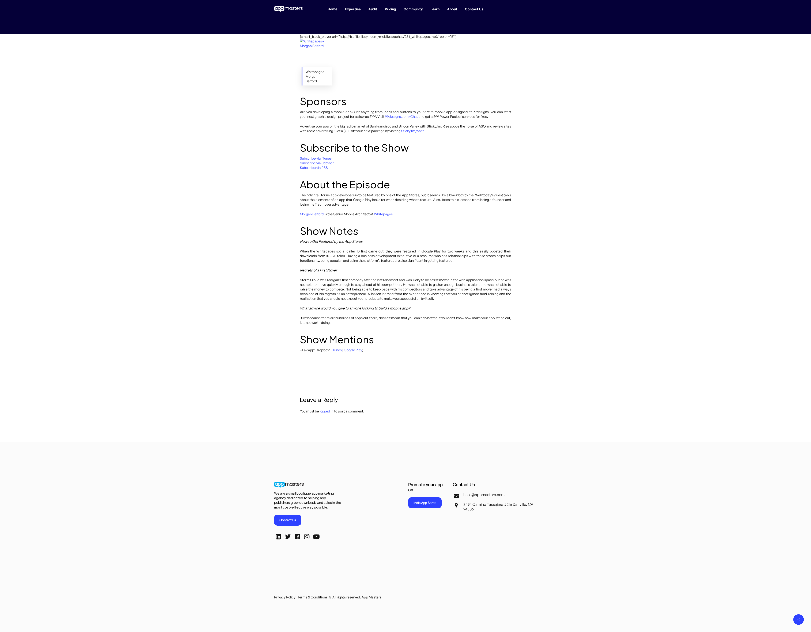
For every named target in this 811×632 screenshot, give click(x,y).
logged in (326, 411)
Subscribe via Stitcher (317, 163)
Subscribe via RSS (314, 167)
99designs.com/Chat (401, 116)
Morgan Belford (312, 214)
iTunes (337, 350)
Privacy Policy (284, 597)
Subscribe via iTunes (316, 158)
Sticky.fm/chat (412, 131)
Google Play (353, 350)
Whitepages (383, 214)
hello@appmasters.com (484, 494)
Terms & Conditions (312, 597)
